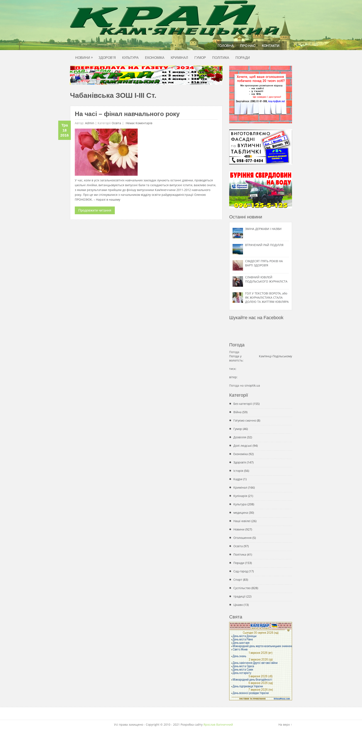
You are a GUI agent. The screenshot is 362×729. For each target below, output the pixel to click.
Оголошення (242, 538)
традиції (239, 596)
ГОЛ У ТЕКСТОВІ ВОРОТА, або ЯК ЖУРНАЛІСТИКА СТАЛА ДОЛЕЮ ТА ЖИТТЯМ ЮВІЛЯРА (267, 297)
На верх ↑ (285, 724)
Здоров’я (107, 57)
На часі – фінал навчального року (127, 113)
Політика (220, 57)
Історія (238, 471)
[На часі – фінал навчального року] (106, 153)
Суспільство (242, 588)
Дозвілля (239, 437)
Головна (226, 46)
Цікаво (238, 605)
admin (89, 123)
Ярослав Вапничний (218, 724)
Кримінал (179, 57)
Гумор (200, 57)
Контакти (270, 46)
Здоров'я (239, 462)
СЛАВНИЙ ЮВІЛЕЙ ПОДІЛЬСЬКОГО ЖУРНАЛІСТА (266, 279)
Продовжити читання (94, 210)
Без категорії (242, 404)
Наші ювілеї (242, 521)
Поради (242, 57)
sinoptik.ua (252, 385)
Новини (84, 57)
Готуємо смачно (244, 420)
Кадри (237, 479)
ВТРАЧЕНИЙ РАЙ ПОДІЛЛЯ (264, 245)
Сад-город (240, 571)
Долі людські (242, 446)
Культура (130, 57)
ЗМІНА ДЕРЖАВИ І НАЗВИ (263, 229)
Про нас (248, 46)
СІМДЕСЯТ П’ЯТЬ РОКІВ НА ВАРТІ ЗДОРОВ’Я (264, 263)
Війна (237, 412)
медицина (240, 513)
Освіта (116, 123)
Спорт (237, 580)
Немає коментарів (138, 123)
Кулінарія (240, 496)
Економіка (154, 57)
